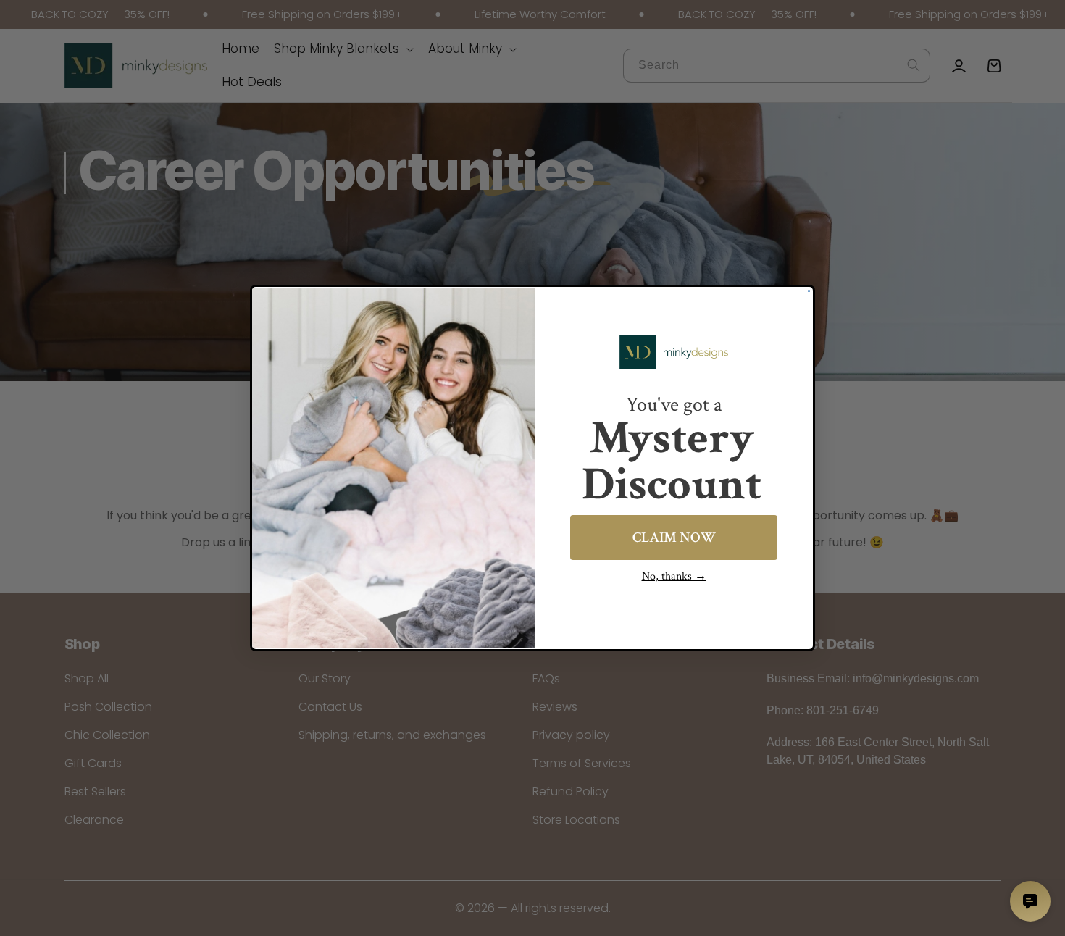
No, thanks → (674, 576)
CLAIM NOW (674, 537)
